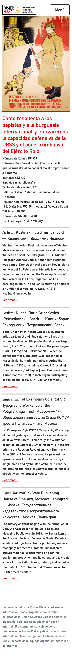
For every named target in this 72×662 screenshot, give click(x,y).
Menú (60, 9)
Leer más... (10, 300)
